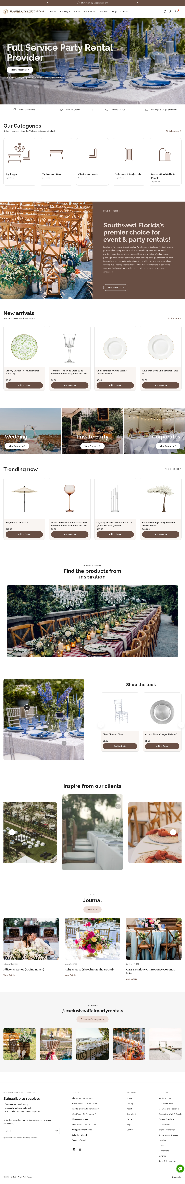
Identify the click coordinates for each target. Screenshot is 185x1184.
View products (16, 446)
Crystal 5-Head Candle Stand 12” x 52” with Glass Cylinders (114, 524)
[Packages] (20, 154)
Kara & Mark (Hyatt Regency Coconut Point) (150, 971)
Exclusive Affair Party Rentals (21, 1177)
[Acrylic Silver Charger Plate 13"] (162, 712)
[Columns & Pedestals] (129, 154)
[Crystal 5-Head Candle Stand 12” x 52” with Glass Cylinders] (115, 498)
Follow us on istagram (91, 1019)
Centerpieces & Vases (168, 1134)
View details (9, 975)
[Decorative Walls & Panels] (165, 154)
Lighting (162, 1140)
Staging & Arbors (166, 1119)
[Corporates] (154, 431)
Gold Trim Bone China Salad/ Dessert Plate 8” (112, 372)
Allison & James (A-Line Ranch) (23, 969)
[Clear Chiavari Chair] (120, 712)
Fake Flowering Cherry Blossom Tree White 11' (158, 524)
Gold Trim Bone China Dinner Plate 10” (160, 372)
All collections (172, 131)
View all (91, 909)
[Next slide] (181, 725)
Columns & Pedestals (128, 174)
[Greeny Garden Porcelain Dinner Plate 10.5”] (24, 346)
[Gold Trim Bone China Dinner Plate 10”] (160, 346)
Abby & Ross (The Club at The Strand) (89, 969)
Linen (161, 1145)
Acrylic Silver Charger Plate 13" (161, 734)
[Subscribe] (56, 1131)
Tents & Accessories (167, 1161)
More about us (115, 287)
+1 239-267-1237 (86, 1098)
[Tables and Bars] (56, 154)
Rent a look (131, 1114)
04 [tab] (100, 99)
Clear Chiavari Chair (113, 734)
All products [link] (173, 318)
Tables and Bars (52, 174)
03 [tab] (95, 99)
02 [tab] (89, 99)
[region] (92, 832)
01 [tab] (84, 99)
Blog (129, 1124)
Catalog (130, 1103)
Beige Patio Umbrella (17, 522)
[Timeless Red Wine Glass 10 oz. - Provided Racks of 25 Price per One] (69, 346)
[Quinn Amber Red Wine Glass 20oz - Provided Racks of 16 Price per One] (69, 498)
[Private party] (92, 431)
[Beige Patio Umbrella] (24, 498)
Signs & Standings (167, 1129)
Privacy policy (177, 1177)
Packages (11, 174)
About (129, 1108)
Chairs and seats (88, 174)
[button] (165, 11)
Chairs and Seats (166, 1103)
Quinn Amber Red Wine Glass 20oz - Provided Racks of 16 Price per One (69, 524)
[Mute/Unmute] (118, 806)
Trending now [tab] (173, 469)
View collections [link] (19, 65)
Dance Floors (164, 1124)
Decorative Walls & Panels (170, 1114)
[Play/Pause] (118, 799)
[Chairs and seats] (92, 154)
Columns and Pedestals (169, 1108)
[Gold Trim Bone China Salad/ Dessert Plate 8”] (115, 346)
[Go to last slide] (101, 725)
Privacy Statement (31, 1137)
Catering (162, 1155)
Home (129, 1098)
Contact (130, 1129)
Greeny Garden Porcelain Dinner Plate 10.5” (22, 372)
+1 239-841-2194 (89, 1103)
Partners (130, 1119)
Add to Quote (24, 385)
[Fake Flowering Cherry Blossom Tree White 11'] (160, 498)
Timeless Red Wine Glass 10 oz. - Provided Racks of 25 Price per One (69, 372)
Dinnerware (164, 1150)
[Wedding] (30, 431)
